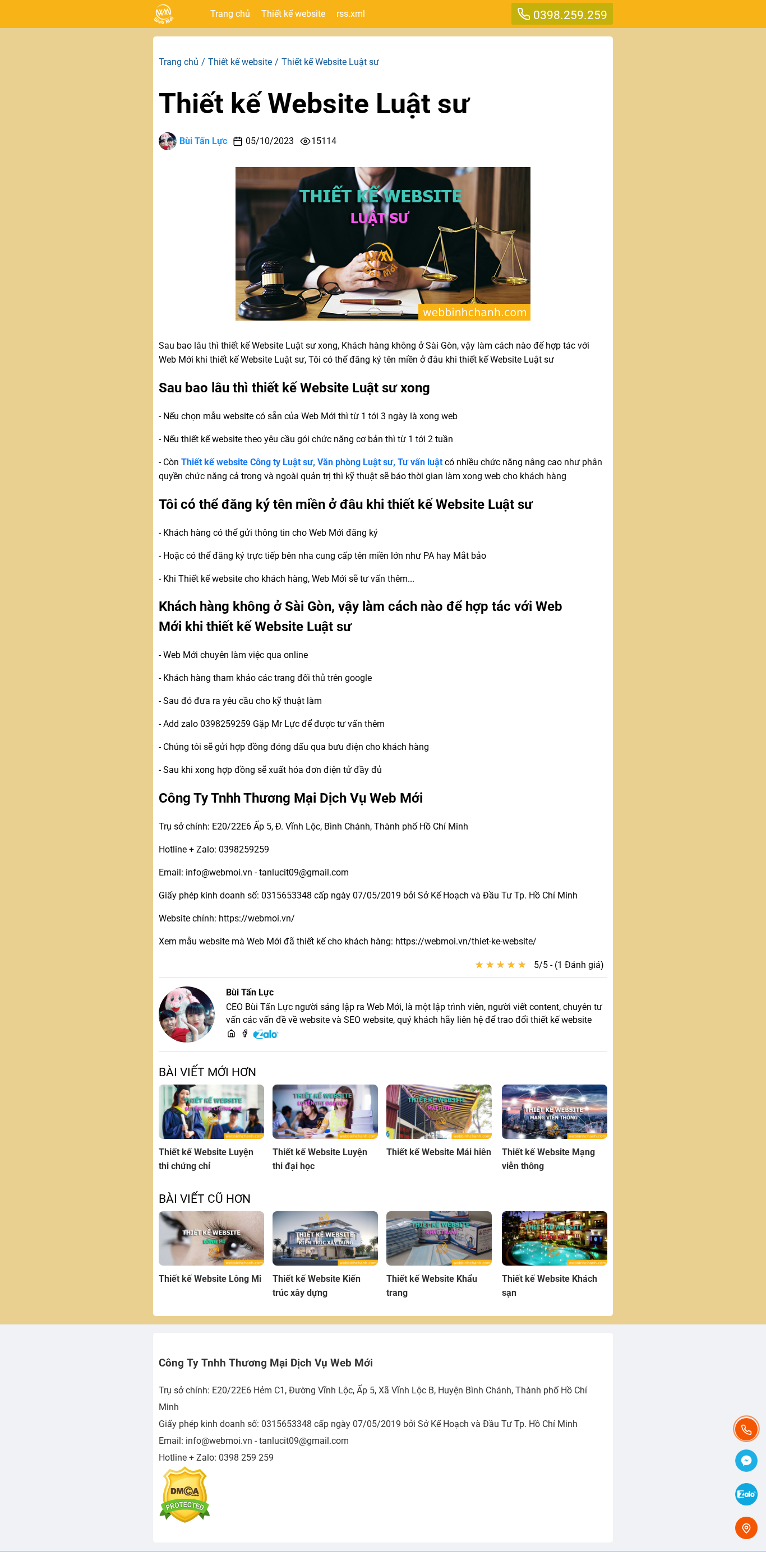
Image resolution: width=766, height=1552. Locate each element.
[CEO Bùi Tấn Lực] (187, 1014)
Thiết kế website (293, 13)
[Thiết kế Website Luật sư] (383, 317)
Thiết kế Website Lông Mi (210, 1278)
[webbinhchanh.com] (231, 1034)
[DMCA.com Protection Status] (184, 1519)
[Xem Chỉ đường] (746, 1528)
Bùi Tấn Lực (203, 141)
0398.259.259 (568, 15)
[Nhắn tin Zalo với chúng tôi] (746, 1495)
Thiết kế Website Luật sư (314, 103)
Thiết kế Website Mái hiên (438, 1152)
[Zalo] (266, 1037)
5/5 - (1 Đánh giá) (569, 965)
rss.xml (350, 13)
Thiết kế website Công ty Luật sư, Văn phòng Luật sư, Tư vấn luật (311, 462)
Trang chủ (230, 13)
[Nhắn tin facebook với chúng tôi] (746, 1462)
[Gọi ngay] (746, 1429)
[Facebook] (244, 1034)
